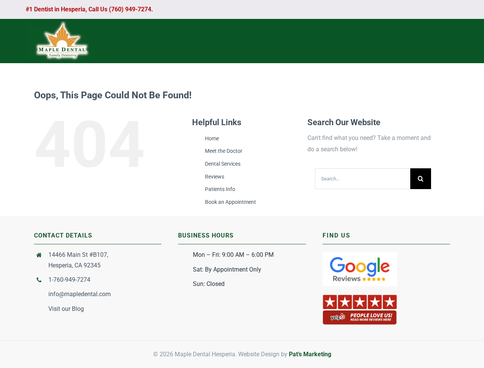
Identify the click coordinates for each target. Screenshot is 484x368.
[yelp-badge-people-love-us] (360, 296)
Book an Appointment (230, 202)
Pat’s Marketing (310, 354)
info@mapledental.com (79, 294)
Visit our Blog (66, 308)
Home (212, 138)
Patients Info (220, 189)
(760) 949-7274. (130, 9)
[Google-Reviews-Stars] (360, 254)
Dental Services (222, 164)
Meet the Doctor (223, 151)
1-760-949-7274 (69, 279)
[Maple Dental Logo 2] (62, 23)
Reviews (214, 177)
